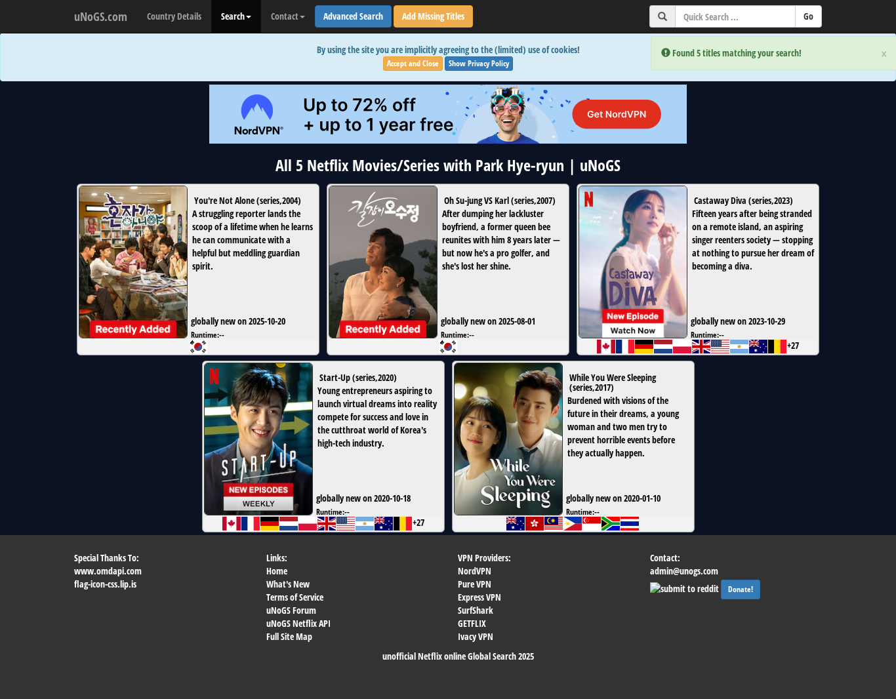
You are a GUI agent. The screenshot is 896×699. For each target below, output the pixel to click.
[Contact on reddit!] (685, 587)
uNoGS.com (100, 16)
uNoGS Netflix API (298, 623)
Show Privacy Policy (479, 63)
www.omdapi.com (108, 571)
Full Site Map (289, 636)
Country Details (174, 16)
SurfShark (475, 610)
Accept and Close (413, 63)
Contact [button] (284, 16)
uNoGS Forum (291, 610)
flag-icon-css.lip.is (105, 584)
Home (276, 571)
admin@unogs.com (684, 571)
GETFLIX (472, 623)
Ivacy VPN (475, 636)
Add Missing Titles (433, 16)
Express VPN (479, 597)
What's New (288, 584)
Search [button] (233, 16)
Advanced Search (353, 16)
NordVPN (474, 571)
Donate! (740, 589)
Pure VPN (474, 584)
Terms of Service (294, 597)
